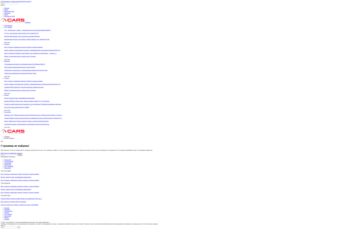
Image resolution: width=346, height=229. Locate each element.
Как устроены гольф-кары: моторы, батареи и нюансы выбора (23, 47)
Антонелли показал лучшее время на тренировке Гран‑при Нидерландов (26, 124)
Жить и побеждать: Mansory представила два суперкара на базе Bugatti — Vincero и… (30, 53)
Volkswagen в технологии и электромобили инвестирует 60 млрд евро (25, 70)
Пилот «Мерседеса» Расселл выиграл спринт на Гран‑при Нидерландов (26, 121)
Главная (6, 8)
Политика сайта (9, 11)
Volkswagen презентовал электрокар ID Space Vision (20, 73)
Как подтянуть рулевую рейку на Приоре (13, 201)
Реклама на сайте (9, 16)
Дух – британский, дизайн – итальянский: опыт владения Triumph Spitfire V (27, 30)
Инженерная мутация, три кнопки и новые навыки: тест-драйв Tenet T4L (27, 39)
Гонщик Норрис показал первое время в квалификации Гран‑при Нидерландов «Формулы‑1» (33, 118)
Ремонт (6, 95)
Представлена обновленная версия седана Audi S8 (19, 67)
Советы (6, 78)
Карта (6, 9)
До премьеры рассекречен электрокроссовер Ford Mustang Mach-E (24, 64)
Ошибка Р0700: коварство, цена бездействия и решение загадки (24, 87)
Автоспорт (7, 112)
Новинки (7, 61)
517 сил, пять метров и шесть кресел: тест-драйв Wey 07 (21, 33)
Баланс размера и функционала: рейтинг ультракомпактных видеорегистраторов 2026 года (32, 50)
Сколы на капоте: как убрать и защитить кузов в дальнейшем (19, 205)
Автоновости (8, 25)
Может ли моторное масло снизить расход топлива (20, 56)
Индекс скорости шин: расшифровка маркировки (19, 98)
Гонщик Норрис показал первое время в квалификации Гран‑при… (21, 198)
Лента (6, 14)
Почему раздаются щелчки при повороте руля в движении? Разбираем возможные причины (32, 104)
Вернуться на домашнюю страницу (11, 153)
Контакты (7, 13)
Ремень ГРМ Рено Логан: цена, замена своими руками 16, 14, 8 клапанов (26, 101)
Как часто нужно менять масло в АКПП (16, 107)
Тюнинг (6, 44)
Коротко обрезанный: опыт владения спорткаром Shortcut (22, 36)
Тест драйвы (8, 27)
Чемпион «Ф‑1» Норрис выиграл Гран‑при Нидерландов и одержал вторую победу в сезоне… (33, 115)
